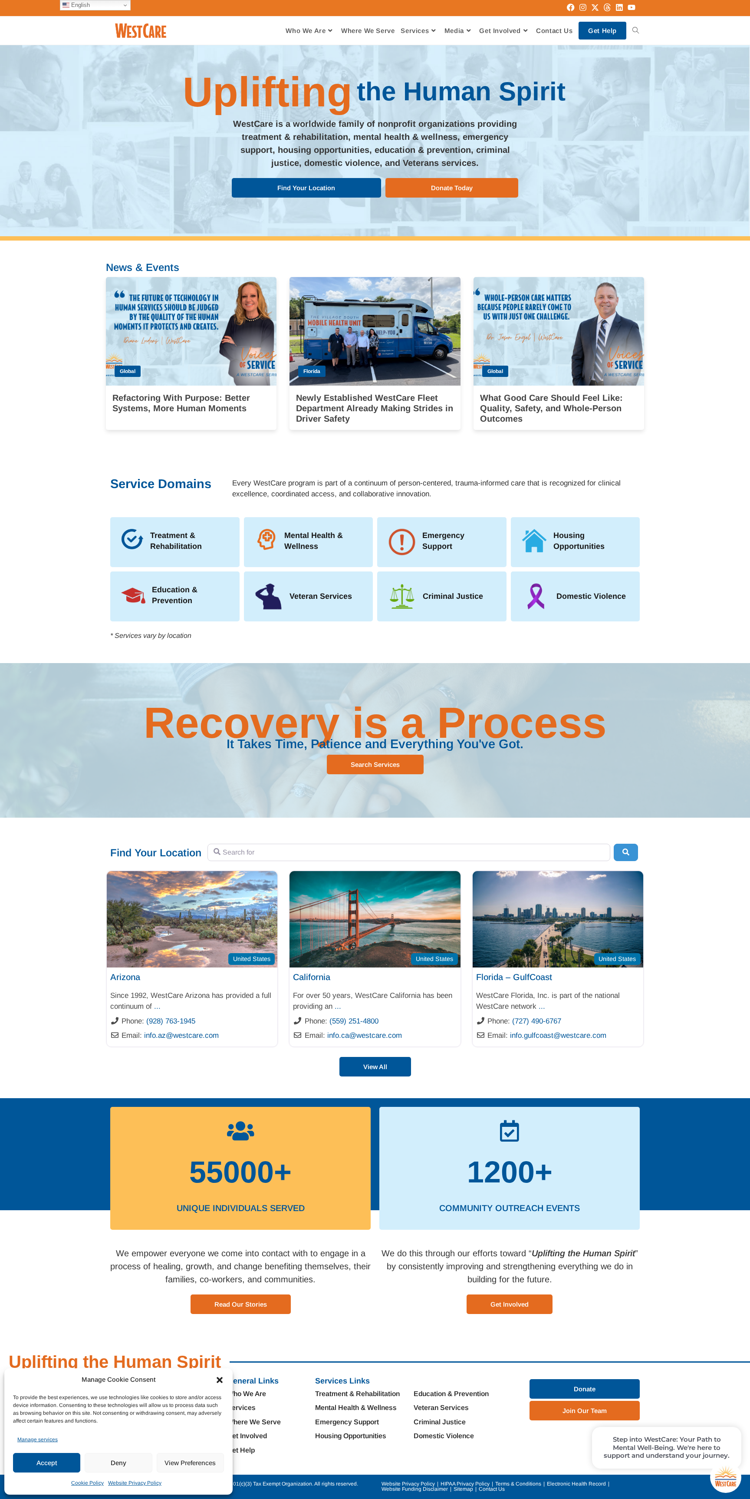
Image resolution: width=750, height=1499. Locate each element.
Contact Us (492, 1489)
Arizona (125, 977)
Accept (46, 1462)
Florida (311, 371)
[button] (219, 1380)
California (311, 977)
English (79, 5)
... (157, 1006)
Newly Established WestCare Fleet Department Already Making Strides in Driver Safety (374, 408)
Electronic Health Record (576, 1484)
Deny (118, 1462)
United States (251, 958)
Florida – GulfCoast (514, 977)
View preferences (190, 1462)
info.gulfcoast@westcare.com (558, 1035)
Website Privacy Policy (134, 1483)
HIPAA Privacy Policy (465, 1484)
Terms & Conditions (518, 1484)
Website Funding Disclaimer (415, 1489)
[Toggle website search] (635, 31)
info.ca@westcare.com (364, 1035)
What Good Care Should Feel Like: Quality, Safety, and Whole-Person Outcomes (551, 408)
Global (127, 371)
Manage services (37, 1439)
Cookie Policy (87, 1483)
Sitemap (463, 1489)
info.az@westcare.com (181, 1035)
